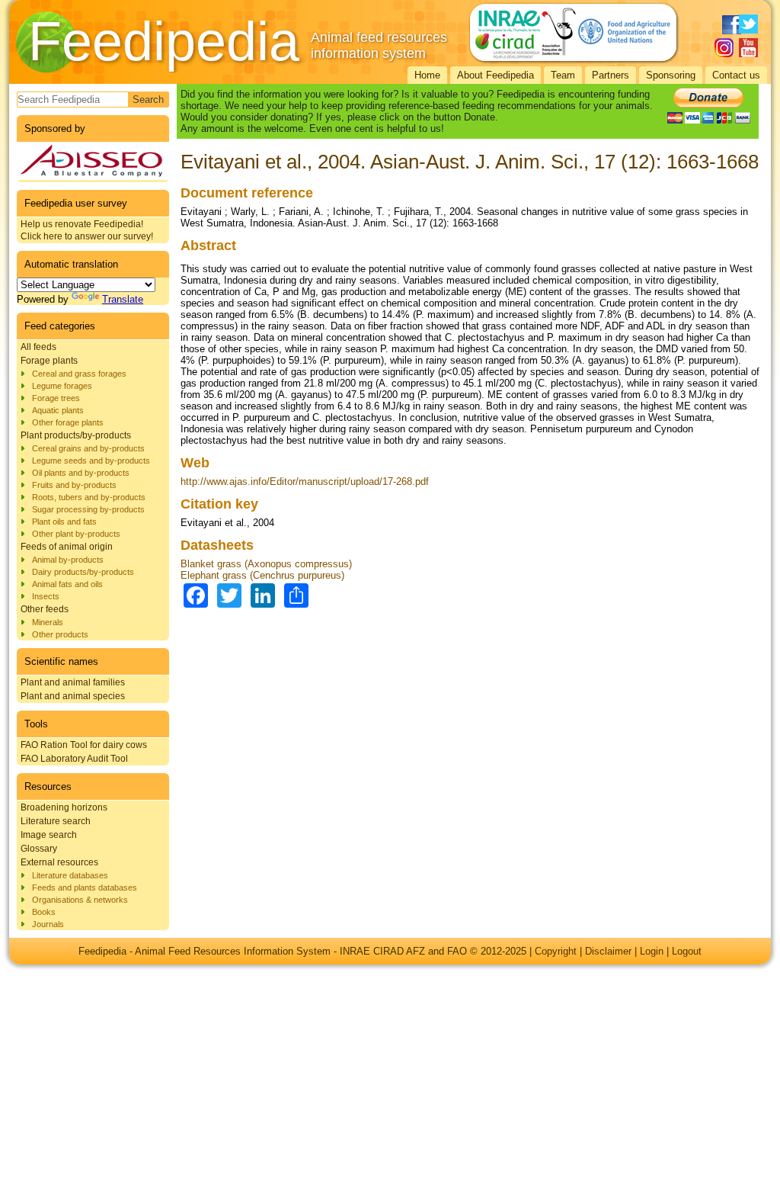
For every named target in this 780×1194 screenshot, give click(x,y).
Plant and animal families (73, 682)
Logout (687, 951)
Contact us (736, 75)
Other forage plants (68, 422)
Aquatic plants (58, 410)
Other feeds (45, 609)
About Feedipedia (495, 75)
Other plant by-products (76, 533)
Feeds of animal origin (67, 546)
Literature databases (70, 875)
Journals (48, 924)
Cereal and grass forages (79, 373)
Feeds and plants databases (84, 887)
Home (427, 75)
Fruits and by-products (74, 484)
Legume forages (62, 385)
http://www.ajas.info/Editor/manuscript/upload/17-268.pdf (305, 481)
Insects (45, 596)
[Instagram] (724, 47)
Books (44, 911)
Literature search (56, 821)
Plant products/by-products (76, 435)
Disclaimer (608, 951)
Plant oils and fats (64, 521)
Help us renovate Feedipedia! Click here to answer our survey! (87, 230)
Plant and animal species (73, 696)
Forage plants (49, 360)
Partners (610, 75)
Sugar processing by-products (88, 509)
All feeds (38, 347)
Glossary (39, 848)
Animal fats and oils (67, 584)
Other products (60, 634)
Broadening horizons (64, 807)
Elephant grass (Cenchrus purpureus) (262, 575)
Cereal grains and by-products (88, 448)
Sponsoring (670, 75)
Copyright (556, 951)
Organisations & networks (80, 899)
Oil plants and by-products (80, 472)
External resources (59, 862)
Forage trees (56, 398)
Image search (49, 835)
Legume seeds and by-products (91, 460)
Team (563, 75)
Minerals (47, 622)
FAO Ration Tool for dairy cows (84, 745)
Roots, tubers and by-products (88, 497)
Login (651, 951)
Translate (122, 299)
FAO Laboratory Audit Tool (74, 758)
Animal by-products (68, 559)
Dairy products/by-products (83, 571)
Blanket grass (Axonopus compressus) (266, 564)
